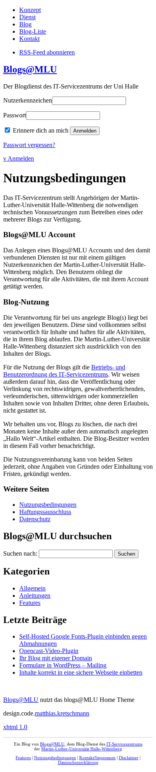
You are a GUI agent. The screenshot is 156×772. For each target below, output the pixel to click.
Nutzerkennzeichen (27, 100)
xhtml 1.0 (15, 727)
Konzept (30, 9)
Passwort (14, 115)
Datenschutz (34, 519)
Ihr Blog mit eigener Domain (55, 658)
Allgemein (32, 588)
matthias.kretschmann (62, 713)
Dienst (27, 17)
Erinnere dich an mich (40, 130)
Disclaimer (128, 757)
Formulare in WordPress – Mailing (62, 665)
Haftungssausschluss (45, 511)
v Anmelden (18, 158)
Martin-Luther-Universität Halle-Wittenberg (81, 748)
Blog (25, 24)
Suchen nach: (20, 553)
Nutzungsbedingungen (47, 504)
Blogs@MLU (30, 69)
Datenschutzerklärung (78, 762)
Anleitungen (34, 595)
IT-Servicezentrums (124, 744)
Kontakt (29, 38)
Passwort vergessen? (29, 144)
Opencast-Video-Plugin (48, 650)
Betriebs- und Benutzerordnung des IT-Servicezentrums (64, 371)
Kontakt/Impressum (97, 757)
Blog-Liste (32, 31)
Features (29, 602)
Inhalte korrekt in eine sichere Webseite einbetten (80, 672)
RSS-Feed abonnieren (47, 52)
